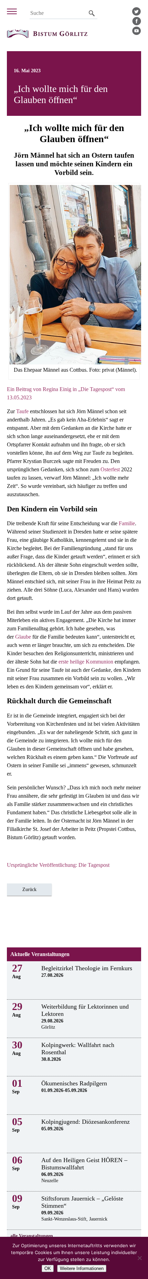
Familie (127, 523)
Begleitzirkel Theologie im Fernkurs (86, 968)
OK (47, 1268)
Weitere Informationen (82, 1268)
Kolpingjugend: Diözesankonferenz (85, 1121)
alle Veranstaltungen (31, 1236)
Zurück (29, 889)
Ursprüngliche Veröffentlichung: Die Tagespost (58, 865)
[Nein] (139, 1257)
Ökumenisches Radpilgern (74, 1083)
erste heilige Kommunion (86, 662)
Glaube (23, 637)
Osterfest (110, 469)
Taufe (22, 411)
